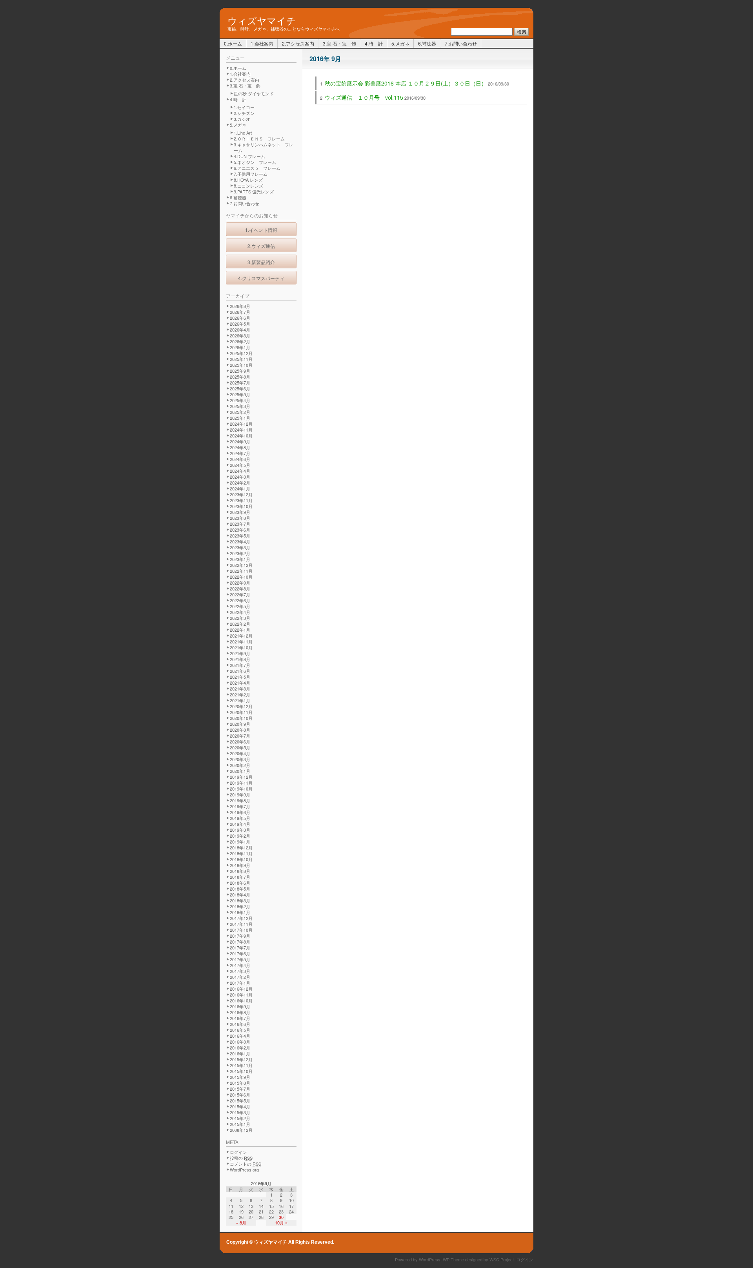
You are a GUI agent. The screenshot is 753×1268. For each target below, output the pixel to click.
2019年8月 (240, 800)
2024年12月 (241, 424)
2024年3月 (240, 477)
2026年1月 (240, 347)
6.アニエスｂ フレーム (257, 168)
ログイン (238, 1152)
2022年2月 (240, 624)
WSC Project (501, 1259)
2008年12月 (241, 1130)
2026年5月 (240, 324)
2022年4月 (240, 612)
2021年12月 (241, 635)
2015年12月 (241, 1059)
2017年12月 (241, 918)
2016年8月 (240, 1012)
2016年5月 (240, 1030)
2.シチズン (244, 113)
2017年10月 (241, 930)
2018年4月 (240, 894)
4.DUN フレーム (249, 156)
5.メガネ (400, 43)
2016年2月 (240, 1047)
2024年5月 (240, 465)
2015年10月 (241, 1071)
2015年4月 (240, 1106)
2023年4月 (240, 541)
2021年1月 (240, 700)
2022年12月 (241, 565)
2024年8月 (240, 447)
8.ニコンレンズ (248, 185)
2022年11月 (241, 571)
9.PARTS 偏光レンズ (254, 191)
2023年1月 (240, 559)
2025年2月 (240, 412)
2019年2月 (240, 836)
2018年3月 (240, 900)
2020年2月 (240, 765)
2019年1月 (240, 841)
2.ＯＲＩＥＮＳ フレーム (259, 138)
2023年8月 (240, 518)
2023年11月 (241, 500)
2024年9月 (240, 441)
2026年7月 (240, 312)
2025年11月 (241, 359)
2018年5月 (240, 888)
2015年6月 (240, 1094)
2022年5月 (240, 606)
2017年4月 (240, 965)
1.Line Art (243, 132)
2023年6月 (240, 530)
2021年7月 (240, 665)
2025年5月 (240, 394)
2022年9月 (240, 582)
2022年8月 (240, 588)
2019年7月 (240, 806)
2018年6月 (240, 883)
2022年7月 (240, 594)
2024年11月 (241, 429)
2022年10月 (241, 577)
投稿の (241, 1158)
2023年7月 (240, 524)
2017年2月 (240, 977)
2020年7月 (240, 735)
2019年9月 (240, 794)
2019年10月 (241, 788)
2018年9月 (240, 865)
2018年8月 (240, 871)
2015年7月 (240, 1089)
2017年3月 (240, 971)
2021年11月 (241, 641)
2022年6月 (240, 600)
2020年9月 (240, 724)
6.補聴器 (427, 43)
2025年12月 (241, 353)
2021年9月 (240, 653)
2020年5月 (240, 747)
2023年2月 (240, 553)
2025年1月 (240, 418)
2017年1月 (240, 983)
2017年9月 (240, 936)
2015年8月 (240, 1083)
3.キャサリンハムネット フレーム (263, 147)
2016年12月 (241, 989)
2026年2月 (240, 341)
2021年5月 (240, 677)
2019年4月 (240, 824)
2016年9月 (240, 1006)
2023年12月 (241, 494)
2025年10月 (241, 365)
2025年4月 (240, 400)
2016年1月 (240, 1053)
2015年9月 (240, 1077)
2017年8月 (240, 941)
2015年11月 (241, 1065)
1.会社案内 (262, 43)
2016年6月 (240, 1024)
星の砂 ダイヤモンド (254, 93)
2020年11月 (241, 712)
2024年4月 (240, 471)
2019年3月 (240, 830)
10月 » (281, 1222)
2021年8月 (240, 659)
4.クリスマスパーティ (261, 278)
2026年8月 (240, 306)
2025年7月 (240, 382)
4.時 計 (374, 43)
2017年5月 (240, 959)
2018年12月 (241, 847)
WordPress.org (244, 1169)
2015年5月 (240, 1100)
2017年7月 (240, 947)
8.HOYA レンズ (248, 180)
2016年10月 (241, 1000)
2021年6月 (240, 671)
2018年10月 (241, 859)
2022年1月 (240, 630)
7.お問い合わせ (461, 43)
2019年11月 (241, 783)
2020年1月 (240, 771)
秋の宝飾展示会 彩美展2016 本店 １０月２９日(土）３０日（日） (406, 83)
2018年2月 (240, 906)
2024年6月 (240, 459)
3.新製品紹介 (261, 262)
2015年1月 (240, 1124)
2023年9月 (240, 512)
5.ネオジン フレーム (255, 162)
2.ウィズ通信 (261, 245)
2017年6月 (240, 953)
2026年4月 (240, 329)
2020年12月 (241, 706)
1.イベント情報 (261, 229)
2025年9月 (240, 371)
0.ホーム (233, 43)
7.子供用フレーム (250, 174)
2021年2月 (240, 694)
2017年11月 (241, 924)
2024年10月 (241, 435)
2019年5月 (240, 818)
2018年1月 (240, 912)
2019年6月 (240, 812)
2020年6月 (240, 741)
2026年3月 (240, 335)
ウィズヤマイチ (261, 19)
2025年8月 (240, 376)
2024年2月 (240, 482)
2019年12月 (241, 777)
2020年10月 (241, 718)
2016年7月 (240, 1018)
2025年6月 (240, 388)
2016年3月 (240, 1041)
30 (281, 1217)
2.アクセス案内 (298, 43)
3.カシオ (242, 119)
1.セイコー (244, 107)
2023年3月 (240, 547)
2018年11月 (241, 853)
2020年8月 (240, 730)
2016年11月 (241, 994)
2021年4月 (240, 683)
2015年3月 (240, 1112)
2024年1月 (240, 488)
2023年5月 (240, 535)
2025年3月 (240, 406)
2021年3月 (240, 688)
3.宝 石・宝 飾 (339, 43)
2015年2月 (240, 1118)
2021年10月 (241, 647)
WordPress (429, 1259)
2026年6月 (240, 318)
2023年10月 (241, 506)
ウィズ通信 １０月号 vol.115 (364, 97)
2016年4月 (240, 1036)
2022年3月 (240, 618)
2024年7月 (240, 453)
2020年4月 (240, 753)
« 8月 (241, 1222)
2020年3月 (240, 759)
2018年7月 (240, 877)
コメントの (245, 1164)
